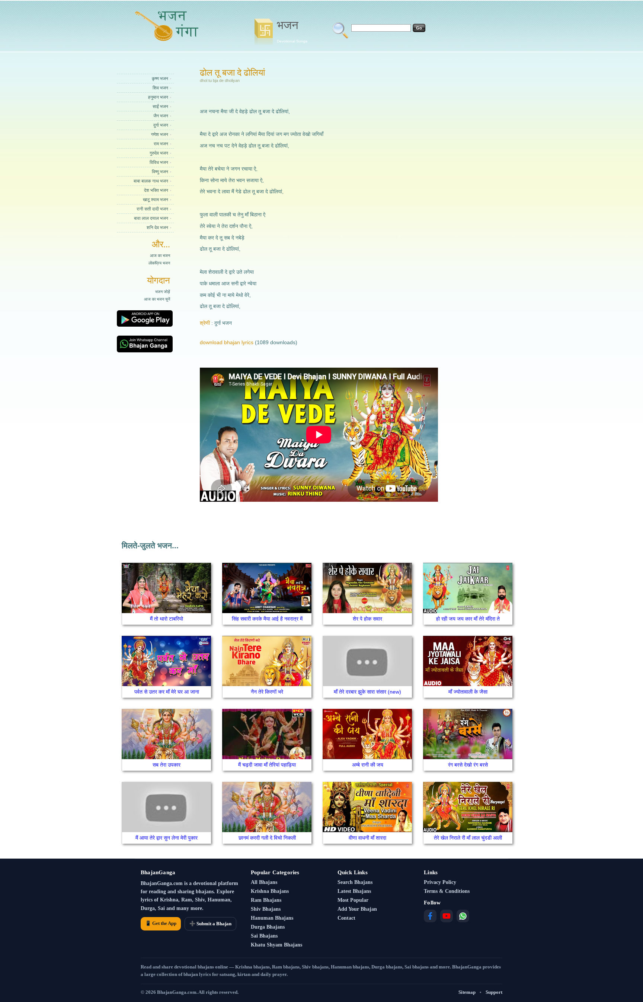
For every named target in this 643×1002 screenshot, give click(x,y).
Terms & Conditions (447, 891)
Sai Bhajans (264, 936)
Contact (346, 918)
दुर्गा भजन (160, 125)
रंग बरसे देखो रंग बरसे (468, 765)
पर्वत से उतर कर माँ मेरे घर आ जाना (166, 692)
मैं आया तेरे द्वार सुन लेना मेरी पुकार (166, 838)
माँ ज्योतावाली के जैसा (467, 692)
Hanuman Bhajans (272, 918)
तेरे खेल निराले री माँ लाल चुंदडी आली (468, 838)
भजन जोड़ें (162, 291)
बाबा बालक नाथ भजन (151, 181)
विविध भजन (159, 162)
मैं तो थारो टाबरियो (166, 619)
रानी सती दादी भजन (152, 209)
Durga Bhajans (268, 927)
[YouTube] (446, 916)
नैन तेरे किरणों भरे (267, 692)
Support (494, 992)
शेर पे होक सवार (367, 619)
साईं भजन (160, 106)
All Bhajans (264, 882)
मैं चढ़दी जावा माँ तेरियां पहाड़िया (267, 765)
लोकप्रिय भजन (159, 263)
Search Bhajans (355, 882)
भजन (292, 31)
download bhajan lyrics (226, 342)
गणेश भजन (159, 134)
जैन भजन (160, 115)
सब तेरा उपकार (166, 765)
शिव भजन (160, 88)
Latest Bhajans (354, 891)
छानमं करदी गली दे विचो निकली (267, 838)
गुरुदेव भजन (159, 153)
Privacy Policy (440, 882)
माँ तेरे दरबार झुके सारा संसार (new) (367, 692)
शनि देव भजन (157, 227)
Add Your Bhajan (357, 909)
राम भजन (161, 143)
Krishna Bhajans (270, 891)
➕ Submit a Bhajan (210, 923)
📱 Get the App (160, 923)
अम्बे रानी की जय (367, 765)
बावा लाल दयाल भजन (151, 218)
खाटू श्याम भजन (155, 199)
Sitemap (467, 992)
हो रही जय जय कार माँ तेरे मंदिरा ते (468, 619)
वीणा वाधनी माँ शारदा (367, 838)
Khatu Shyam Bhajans (276, 945)
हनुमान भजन (158, 97)
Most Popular (353, 900)
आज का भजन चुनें (157, 299)
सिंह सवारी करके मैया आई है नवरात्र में (267, 619)
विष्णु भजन (160, 171)
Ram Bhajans (266, 900)
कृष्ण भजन (160, 78)
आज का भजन (160, 255)
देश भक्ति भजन (156, 190)
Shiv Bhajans (266, 909)
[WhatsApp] (463, 916)
